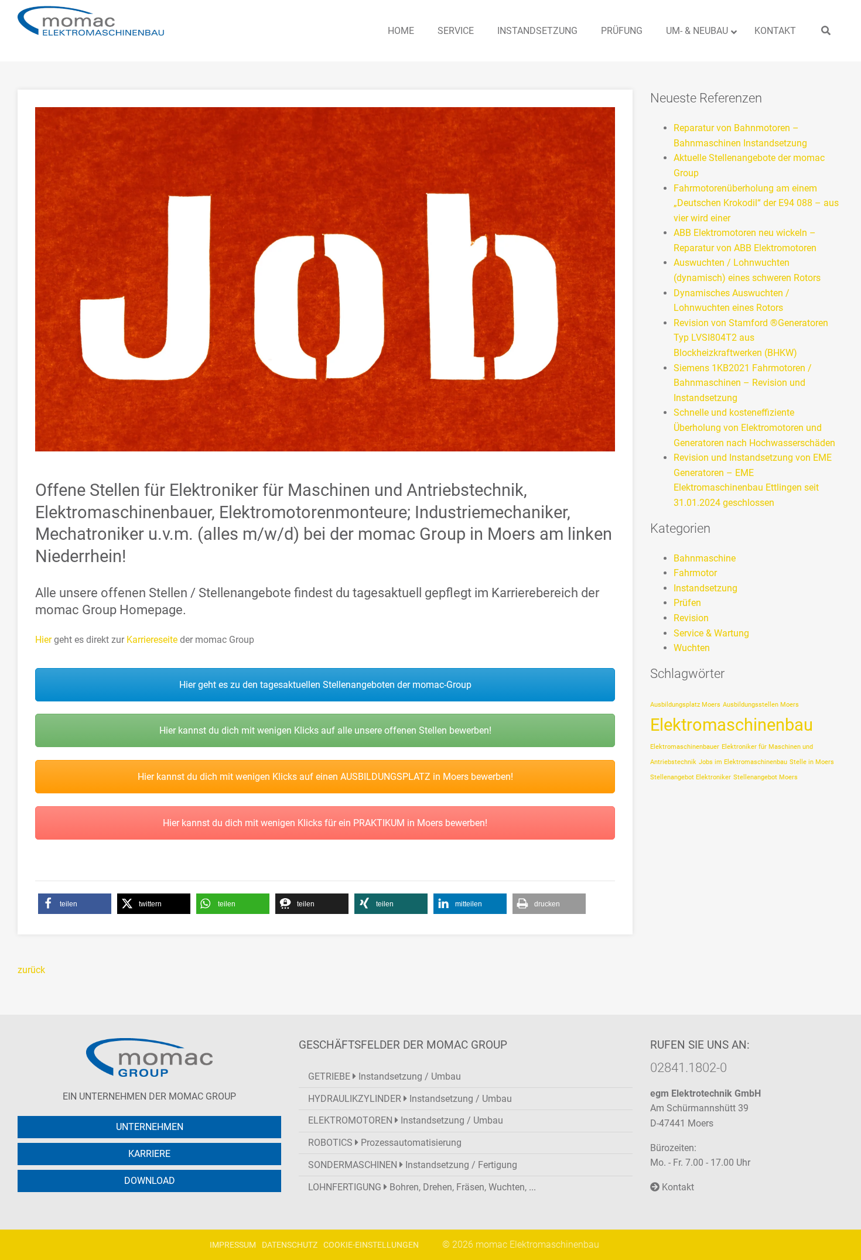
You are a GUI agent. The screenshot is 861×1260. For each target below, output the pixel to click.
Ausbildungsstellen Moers (761, 704)
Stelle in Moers (812, 762)
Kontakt (677, 1187)
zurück (31, 969)
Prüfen (687, 602)
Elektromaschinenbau (731, 725)
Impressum (233, 1245)
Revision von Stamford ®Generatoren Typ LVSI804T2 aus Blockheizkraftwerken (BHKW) (751, 337)
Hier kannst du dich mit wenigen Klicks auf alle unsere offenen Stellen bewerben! (325, 730)
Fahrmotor (695, 572)
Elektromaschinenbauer (684, 747)
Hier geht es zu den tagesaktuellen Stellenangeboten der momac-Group (325, 684)
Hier (43, 639)
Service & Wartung (711, 633)
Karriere (149, 1153)
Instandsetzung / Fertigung (412, 1164)
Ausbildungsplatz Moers (685, 704)
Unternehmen (149, 1126)
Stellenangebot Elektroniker (690, 777)
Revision (691, 618)
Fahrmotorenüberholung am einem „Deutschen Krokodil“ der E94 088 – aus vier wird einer (756, 203)
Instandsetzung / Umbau (384, 1076)
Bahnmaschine (705, 558)
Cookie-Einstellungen (371, 1245)
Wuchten (692, 647)
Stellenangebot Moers (765, 777)
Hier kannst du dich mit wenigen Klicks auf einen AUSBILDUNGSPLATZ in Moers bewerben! (325, 776)
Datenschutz (289, 1245)
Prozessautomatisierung (385, 1142)
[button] (74, 903)
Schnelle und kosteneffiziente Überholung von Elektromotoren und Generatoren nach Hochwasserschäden (754, 427)
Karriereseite (152, 639)
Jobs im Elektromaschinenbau (743, 762)
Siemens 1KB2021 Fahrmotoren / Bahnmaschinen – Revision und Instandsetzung (743, 382)
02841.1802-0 (688, 1067)
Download (149, 1180)
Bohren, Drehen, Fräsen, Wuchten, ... (422, 1187)
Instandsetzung (705, 588)
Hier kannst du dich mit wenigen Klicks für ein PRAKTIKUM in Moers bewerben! (325, 822)
